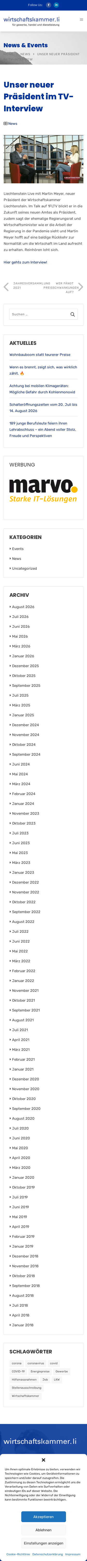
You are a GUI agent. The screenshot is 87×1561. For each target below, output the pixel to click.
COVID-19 (18, 1371)
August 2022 (23, 922)
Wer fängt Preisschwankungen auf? (61, 288)
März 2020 (21, 1168)
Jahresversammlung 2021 (28, 285)
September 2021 (26, 1010)
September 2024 (26, 754)
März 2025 (21, 705)
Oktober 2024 (24, 744)
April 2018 (20, 1315)
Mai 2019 (19, 1217)
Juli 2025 (20, 695)
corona (17, 1363)
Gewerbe (62, 1371)
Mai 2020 (20, 1148)
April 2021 (20, 1040)
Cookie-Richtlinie (18, 1554)
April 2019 (20, 1227)
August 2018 (23, 1295)
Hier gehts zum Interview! (25, 262)
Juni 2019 (20, 1207)
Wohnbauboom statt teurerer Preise (39, 355)
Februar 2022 (23, 971)
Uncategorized (24, 568)
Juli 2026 (20, 617)
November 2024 (25, 735)
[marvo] (43, 491)
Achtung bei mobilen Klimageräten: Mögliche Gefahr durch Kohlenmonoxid (42, 389)
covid (54, 1363)
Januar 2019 (22, 1246)
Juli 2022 (20, 931)
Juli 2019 (20, 1197)
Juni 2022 (21, 941)
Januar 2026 (23, 656)
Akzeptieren (43, 1517)
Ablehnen (43, 1530)
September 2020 (26, 1108)
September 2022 (26, 912)
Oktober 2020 (24, 1099)
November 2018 (25, 1266)
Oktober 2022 (24, 902)
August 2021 (23, 1020)
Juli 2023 (20, 833)
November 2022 (25, 892)
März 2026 (21, 646)
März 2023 (21, 863)
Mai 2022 (20, 951)
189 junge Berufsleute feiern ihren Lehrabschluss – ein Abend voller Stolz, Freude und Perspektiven (42, 429)
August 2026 (23, 607)
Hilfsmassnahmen (24, 1379)
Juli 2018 (20, 1305)
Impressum (72, 1554)
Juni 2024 (21, 764)
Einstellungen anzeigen (43, 1543)
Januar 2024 (23, 803)
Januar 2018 (23, 1325)
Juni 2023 (21, 843)
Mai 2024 (20, 774)
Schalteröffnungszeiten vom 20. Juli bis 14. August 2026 (43, 407)
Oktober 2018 (23, 1276)
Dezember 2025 (25, 666)
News (25, 54)
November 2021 (25, 990)
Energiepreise (40, 1371)
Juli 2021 (20, 1030)
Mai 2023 (20, 853)
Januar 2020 (23, 1177)
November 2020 (25, 1089)
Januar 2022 (23, 981)
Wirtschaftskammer (25, 1396)
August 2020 (23, 1118)
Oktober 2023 (24, 823)
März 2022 (21, 961)
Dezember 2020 (25, 1079)
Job (45, 1379)
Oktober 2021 (23, 1000)
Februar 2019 (23, 1236)
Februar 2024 (23, 794)
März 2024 (21, 784)
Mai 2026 (20, 636)
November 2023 (25, 813)
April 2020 (21, 1158)
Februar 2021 (23, 1059)
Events (18, 549)
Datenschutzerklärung (47, 1554)
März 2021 (20, 1049)
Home (9, 54)
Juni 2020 (21, 1138)
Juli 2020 (20, 1128)
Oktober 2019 (23, 1187)
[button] (43, 1460)
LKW (57, 1379)
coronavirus (36, 1363)
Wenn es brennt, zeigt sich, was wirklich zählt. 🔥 (43, 370)
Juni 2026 (21, 626)
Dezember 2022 (25, 882)
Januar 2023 (23, 872)
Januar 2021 (22, 1069)
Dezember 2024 (25, 725)
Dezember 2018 (25, 1256)
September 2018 (26, 1286)
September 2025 (26, 685)
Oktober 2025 (24, 676)
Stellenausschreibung (26, 1387)
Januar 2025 (23, 715)
